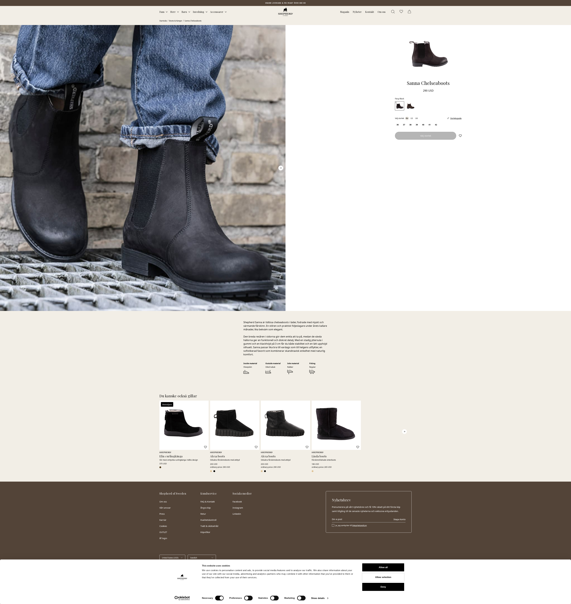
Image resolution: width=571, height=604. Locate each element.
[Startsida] (285, 11)
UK (416, 118)
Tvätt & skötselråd (209, 526)
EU (407, 118)
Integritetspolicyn (359, 525)
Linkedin (237, 513)
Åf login (163, 538)
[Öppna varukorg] (410, 12)
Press (162, 513)
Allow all (383, 567)
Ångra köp (205, 507)
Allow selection (383, 577)
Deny (383, 587)
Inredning (198, 11)
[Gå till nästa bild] (280, 168)
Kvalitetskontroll (208, 520)
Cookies (163, 526)
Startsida (163, 21)
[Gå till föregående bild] (4, 168)
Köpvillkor (205, 532)
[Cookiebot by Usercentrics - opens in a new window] (182, 598)
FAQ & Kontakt (207, 501)
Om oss (381, 11)
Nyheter (357, 11)
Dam (161, 11)
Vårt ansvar (165, 507)
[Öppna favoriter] (401, 12)
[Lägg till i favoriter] (460, 135)
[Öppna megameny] (167, 12)
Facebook (237, 501)
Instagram (238, 507)
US (412, 118)
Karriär (162, 520)
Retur (203, 513)
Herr (173, 11)
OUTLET (163, 532)
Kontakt (369, 11)
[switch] (248, 598)
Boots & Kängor (175, 21)
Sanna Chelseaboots (193, 21)
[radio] (397, 124)
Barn (184, 11)
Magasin (344, 11)
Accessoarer (216, 11)
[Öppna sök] (393, 12)
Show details (318, 598)
